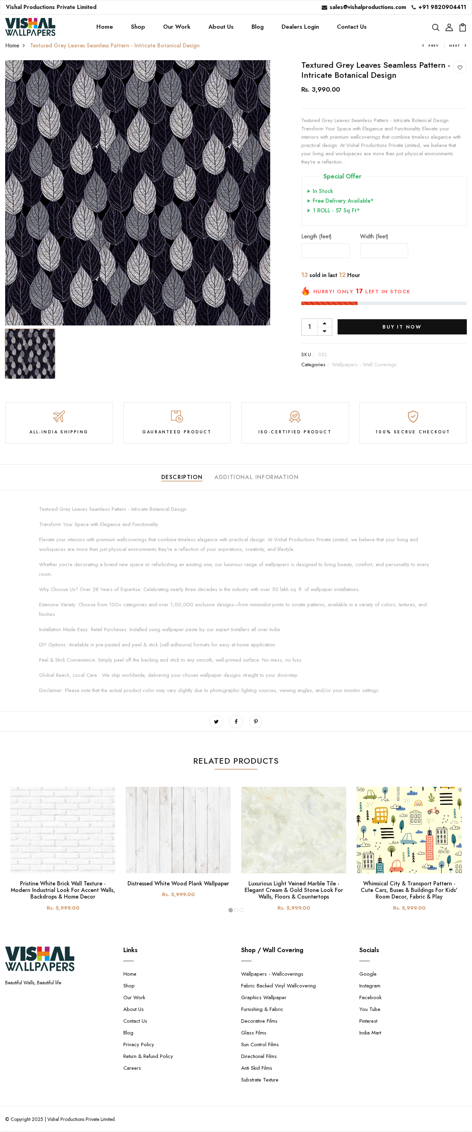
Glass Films (253, 1033)
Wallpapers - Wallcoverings (272, 974)
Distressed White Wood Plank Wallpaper (178, 883)
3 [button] (241, 910)
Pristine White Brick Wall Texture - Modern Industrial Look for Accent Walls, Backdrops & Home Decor (63, 890)
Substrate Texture (260, 1080)
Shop (138, 26)
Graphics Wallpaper (263, 997)
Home (104, 26)
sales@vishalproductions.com (368, 7)
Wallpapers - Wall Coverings (364, 364)
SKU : (308, 354)
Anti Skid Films (256, 1068)
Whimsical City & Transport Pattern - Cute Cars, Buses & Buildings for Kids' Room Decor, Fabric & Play (409, 890)
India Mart (370, 1033)
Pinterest (368, 1021)
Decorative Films (259, 1021)
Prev (433, 45)
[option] (137, 192)
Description (182, 477)
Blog (258, 26)
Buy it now (402, 326)
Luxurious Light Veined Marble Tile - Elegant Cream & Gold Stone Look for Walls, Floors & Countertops (294, 890)
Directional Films (259, 1056)
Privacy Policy (138, 1044)
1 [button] (230, 910)
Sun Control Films (260, 1044)
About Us (221, 26)
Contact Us (352, 26)
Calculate (442, 251)
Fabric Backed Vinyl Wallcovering (278, 986)
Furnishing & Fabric (262, 1009)
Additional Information (257, 477)
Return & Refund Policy (148, 1056)
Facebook (370, 997)
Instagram (369, 986)
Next (455, 45)
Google (368, 974)
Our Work (176, 26)
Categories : (315, 364)
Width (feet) (374, 236)
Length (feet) (316, 236)
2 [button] (236, 910)
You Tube (369, 1009)
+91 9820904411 (442, 7)
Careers (132, 1068)
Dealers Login (300, 26)
